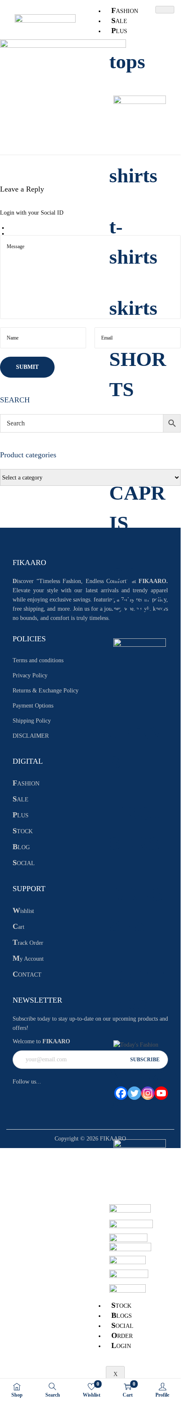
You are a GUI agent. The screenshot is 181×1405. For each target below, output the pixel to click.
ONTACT (27, 975)
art (18, 927)
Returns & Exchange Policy (46, 690)
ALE (119, 20)
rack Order (28, 943)
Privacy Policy (30, 675)
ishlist (23, 911)
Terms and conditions (38, 660)
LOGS (121, 1315)
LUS (119, 30)
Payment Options (33, 705)
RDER (122, 1335)
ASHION (124, 10)
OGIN (121, 1345)
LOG (21, 847)
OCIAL (122, 1325)
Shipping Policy (32, 721)
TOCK (121, 1305)
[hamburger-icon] (164, 9)
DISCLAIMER (31, 736)
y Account (28, 959)
